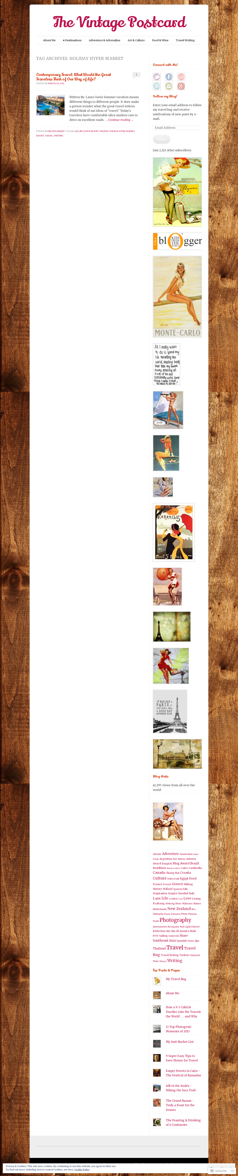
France (157, 884)
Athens (181, 859)
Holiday (104, 131)
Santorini (173, 935)
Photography (175, 920)
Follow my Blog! (165, 96)
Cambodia (195, 868)
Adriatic (157, 854)
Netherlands (160, 909)
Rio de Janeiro (180, 931)
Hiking (188, 884)
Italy (191, 893)
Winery (162, 961)
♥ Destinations (72, 40)
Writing (58, 136)
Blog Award (181, 863)
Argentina (166, 858)
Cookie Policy (82, 1169)
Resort (40, 136)
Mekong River (173, 903)
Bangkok (167, 863)
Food (192, 878)
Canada (159, 873)
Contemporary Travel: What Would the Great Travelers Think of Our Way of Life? (73, 77)
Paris (167, 914)
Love (187, 898)
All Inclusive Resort (87, 131)
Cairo (184, 868)
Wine (156, 961)
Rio (168, 931)
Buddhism (159, 868)
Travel (49, 136)
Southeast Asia (164, 941)
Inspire (172, 893)
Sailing (163, 935)
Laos (157, 898)
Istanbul (183, 893)
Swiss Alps (193, 940)
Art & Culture (136, 40)
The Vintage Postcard (119, 22)
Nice (194, 909)
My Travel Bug (176, 979)
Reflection (159, 931)
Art (175, 858)
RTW (155, 935)
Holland (168, 889)
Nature (197, 903)
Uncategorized (56, 131)
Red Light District (190, 926)
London (173, 898)
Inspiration (160, 893)
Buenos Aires (173, 868)
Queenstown (160, 926)
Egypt (184, 878)
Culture (160, 878)
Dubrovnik (173, 878)
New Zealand (179, 908)
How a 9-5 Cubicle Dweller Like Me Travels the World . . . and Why (183, 1011)
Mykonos (187, 903)
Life (164, 898)
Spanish (181, 940)
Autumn (191, 858)
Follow (161, 139)
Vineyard (195, 955)
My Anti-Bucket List (180, 1042)
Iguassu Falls (180, 889)
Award (157, 863)
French (167, 884)
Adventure (170, 854)
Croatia (185, 872)
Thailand (159, 948)
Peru (184, 914)
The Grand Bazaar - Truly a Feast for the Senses (180, 1105)
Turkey (184, 955)
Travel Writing (185, 40)
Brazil (194, 863)
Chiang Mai (172, 872)
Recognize (173, 926)
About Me (49, 40)
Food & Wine (160, 40)
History (157, 889)
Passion (175, 914)
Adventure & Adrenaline (104, 40)
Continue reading (121, 120)
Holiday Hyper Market (122, 131)
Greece (177, 884)
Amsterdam (186, 854)
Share (184, 935)
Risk (193, 931)
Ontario (158, 914)
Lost (180, 899)
